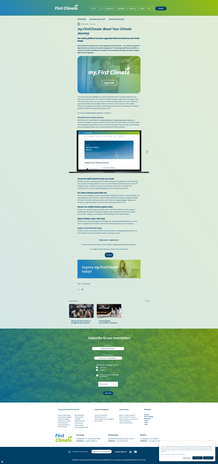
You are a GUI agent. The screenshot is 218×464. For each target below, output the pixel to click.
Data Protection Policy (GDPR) (99, 460)
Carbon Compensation (125, 423)
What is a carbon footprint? (127, 415)
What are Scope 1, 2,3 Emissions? (128, 419)
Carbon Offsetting (124, 421)
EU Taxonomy (79, 423)
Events (146, 420)
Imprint (87, 460)
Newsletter (148, 418)
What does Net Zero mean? (127, 417)
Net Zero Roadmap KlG (81, 427)
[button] (109, 8)
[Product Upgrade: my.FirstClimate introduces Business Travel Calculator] (109, 311)
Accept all (197, 457)
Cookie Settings (187, 457)
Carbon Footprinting (64, 415)
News (79, 284)
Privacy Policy (181, 454)
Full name (107, 345)
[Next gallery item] (147, 151)
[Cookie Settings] (2, 462)
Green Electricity (63, 423)
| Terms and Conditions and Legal (117, 460)
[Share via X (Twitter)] (78, 289)
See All (147, 301)
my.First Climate (86, 284)
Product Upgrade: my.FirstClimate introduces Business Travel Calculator (108, 322)
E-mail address (108, 355)
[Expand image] (109, 151)
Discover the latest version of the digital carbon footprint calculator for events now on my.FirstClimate (80, 322)
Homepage (81, 18)
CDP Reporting (79, 425)
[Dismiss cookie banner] (212, 444)
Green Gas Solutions (64, 425)
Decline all (208, 457)
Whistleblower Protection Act (137, 460)
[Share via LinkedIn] (82, 289)
